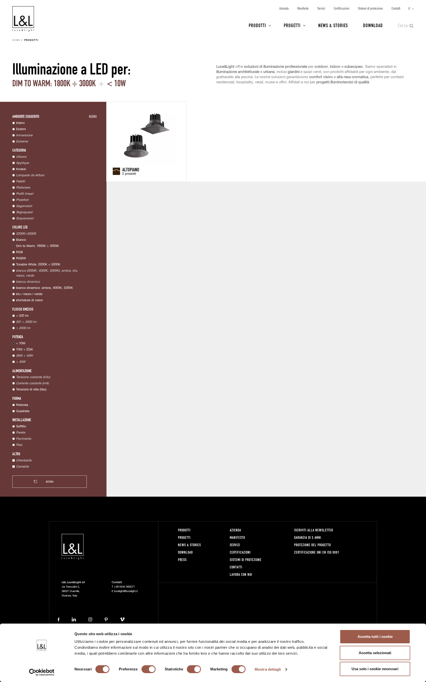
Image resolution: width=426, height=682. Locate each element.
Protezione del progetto (312, 545)
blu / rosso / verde (29, 294)
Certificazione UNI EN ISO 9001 (316, 552)
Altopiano (130, 169)
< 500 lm (22, 315)
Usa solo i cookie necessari (375, 669)
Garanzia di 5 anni (307, 537)
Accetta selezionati (375, 653)
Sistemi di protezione (370, 8)
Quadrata (22, 411)
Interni (20, 123)
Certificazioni (341, 8)
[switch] (149, 669)
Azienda (284, 8)
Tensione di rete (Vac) (31, 389)
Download (373, 25)
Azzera (93, 116)
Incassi (21, 169)
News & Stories (333, 25)
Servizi (321, 8)
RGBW (21, 258)
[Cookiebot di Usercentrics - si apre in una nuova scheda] (41, 672)
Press (182, 559)
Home (16, 40)
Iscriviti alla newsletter (313, 530)
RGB (19, 252)
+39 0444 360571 (124, 586)
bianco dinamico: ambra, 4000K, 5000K (44, 288)
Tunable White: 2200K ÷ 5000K (38, 264)
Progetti (292, 25)
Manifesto (303, 8)
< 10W (20, 343)
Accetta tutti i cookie (375, 636)
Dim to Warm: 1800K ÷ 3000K (37, 246)
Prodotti (257, 25)
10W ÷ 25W (24, 349)
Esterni (21, 129)
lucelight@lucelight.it (126, 591)
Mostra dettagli (268, 669)
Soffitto (21, 426)
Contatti (395, 8)
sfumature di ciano (29, 300)
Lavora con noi (241, 574)
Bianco (21, 240)
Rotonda (22, 405)
